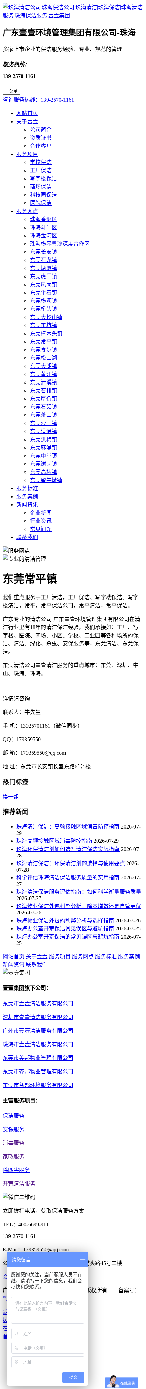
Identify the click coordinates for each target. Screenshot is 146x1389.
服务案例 (27, 496)
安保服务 (13, 1129)
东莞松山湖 (43, 358)
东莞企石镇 (43, 293)
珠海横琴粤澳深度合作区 (60, 244)
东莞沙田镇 (43, 423)
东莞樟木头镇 (46, 333)
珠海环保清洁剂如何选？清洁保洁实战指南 (68, 849)
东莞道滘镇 (43, 431)
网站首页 (27, 113)
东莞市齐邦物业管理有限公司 (38, 1071)
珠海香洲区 (43, 219)
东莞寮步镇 (43, 350)
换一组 (11, 797)
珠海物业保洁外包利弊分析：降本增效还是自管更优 (78, 906)
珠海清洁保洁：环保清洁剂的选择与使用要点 (70, 863)
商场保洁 (41, 187)
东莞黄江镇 (43, 374)
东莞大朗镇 (43, 366)
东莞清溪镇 (43, 382)
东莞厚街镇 (43, 399)
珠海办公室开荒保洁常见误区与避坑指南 (65, 928)
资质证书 (41, 138)
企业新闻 (41, 513)
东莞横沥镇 (43, 301)
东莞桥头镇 (43, 309)
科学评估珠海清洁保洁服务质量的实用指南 (68, 877)
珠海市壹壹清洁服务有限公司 (38, 1044)
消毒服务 (13, 1143)
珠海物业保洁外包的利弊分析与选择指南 (65, 920)
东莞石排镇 (43, 390)
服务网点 (27, 211)
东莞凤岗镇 (43, 284)
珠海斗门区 (43, 227)
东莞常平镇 (43, 341)
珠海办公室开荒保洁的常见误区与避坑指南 (68, 937)
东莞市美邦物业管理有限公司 (38, 1058)
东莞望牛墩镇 (46, 480)
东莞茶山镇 (43, 415)
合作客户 (41, 146)
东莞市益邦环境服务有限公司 (38, 1085)
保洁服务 (13, 1116)
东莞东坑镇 (43, 325)
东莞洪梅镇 (43, 439)
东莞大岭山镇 (46, 317)
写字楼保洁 (43, 178)
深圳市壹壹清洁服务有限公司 (38, 1017)
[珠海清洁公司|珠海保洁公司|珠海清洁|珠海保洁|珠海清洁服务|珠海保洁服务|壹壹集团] (73, 15)
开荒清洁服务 (19, 1184)
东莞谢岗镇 (43, 464)
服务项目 (27, 154)
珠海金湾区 (43, 235)
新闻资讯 (27, 504)
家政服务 (13, 1156)
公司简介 (41, 129)
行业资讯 (41, 521)
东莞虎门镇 (43, 276)
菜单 (13, 91)
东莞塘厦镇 (43, 268)
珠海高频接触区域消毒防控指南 (54, 841)
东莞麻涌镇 (43, 447)
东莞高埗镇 (43, 472)
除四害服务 (16, 1170)
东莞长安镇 (43, 252)
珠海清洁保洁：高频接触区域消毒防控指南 (68, 827)
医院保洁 (41, 203)
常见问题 (41, 529)
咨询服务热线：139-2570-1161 (38, 100)
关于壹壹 (27, 121)
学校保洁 (41, 162)
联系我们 (27, 537)
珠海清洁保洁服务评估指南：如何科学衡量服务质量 (78, 892)
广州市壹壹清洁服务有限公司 (38, 1031)
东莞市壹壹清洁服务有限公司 (38, 1004)
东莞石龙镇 (43, 260)
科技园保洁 (43, 195)
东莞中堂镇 (43, 456)
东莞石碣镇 (43, 407)
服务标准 (27, 488)
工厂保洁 (41, 170)
